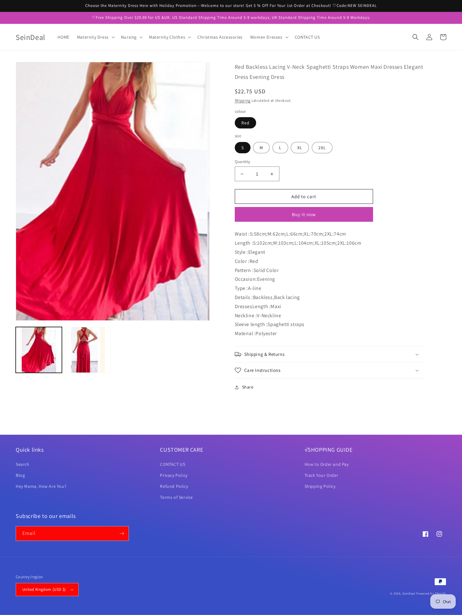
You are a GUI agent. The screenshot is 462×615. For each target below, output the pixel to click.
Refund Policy (174, 486)
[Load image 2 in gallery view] (88, 350)
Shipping (243, 100)
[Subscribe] (122, 533)
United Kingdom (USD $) (44, 589)
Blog (20, 475)
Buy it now (304, 214)
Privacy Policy (173, 475)
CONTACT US (172, 464)
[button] (95, 37)
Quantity (242, 161)
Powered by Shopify (431, 593)
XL (299, 147)
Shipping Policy (320, 486)
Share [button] (248, 387)
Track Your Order (321, 475)
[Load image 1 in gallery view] (39, 350)
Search (23, 464)
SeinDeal (408, 593)
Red (245, 123)
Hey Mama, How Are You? (41, 486)
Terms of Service (176, 497)
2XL (322, 147)
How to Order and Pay (327, 464)
